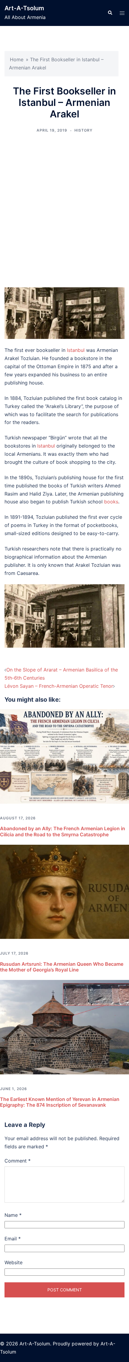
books (111, 502)
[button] (109, 13)
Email (12, 1239)
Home (16, 59)
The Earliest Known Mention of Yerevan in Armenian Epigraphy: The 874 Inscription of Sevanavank (59, 1102)
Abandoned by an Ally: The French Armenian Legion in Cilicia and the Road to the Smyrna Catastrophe (62, 831)
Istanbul (76, 350)
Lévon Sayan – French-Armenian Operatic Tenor (58, 686)
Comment (17, 1161)
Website (13, 1262)
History (83, 130)
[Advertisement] (64, 210)
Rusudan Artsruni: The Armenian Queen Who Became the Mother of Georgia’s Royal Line (61, 967)
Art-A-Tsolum (24, 8)
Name (13, 1215)
